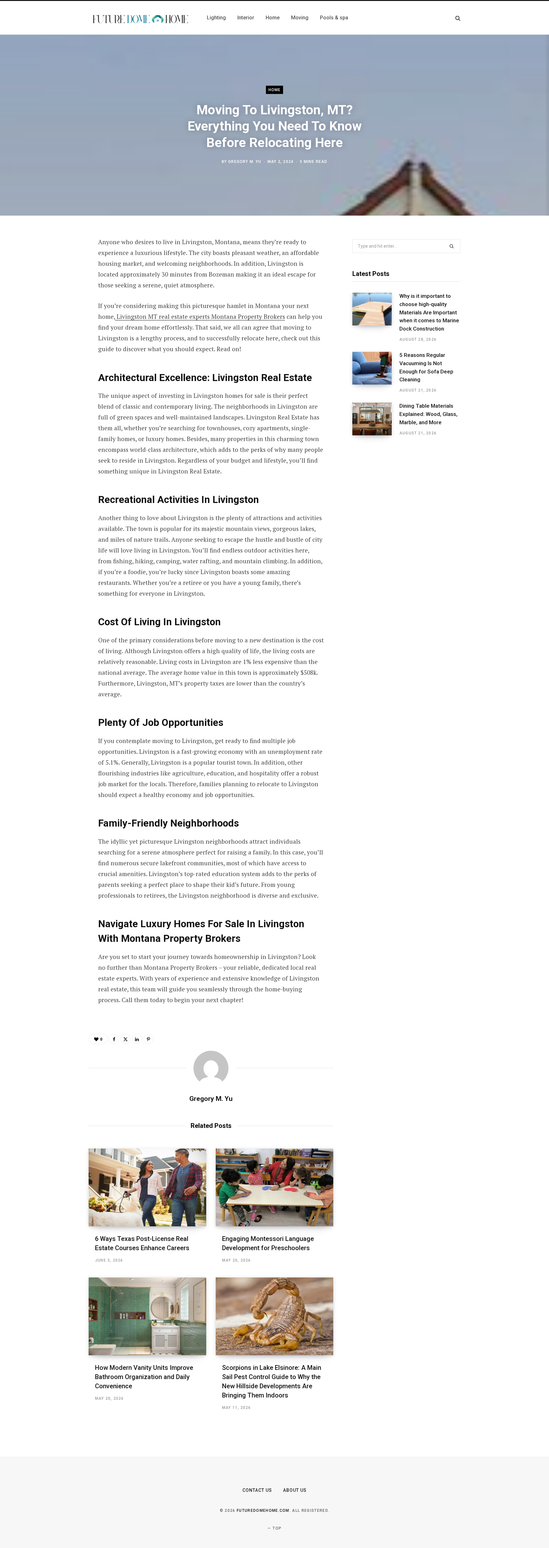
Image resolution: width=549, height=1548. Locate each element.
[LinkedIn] (57, 310)
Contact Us (257, 1490)
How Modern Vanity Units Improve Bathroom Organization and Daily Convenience (144, 1377)
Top (276, 1528)
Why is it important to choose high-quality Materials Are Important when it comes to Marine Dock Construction (429, 312)
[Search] (457, 18)
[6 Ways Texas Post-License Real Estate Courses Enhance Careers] (147, 1187)
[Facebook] (57, 260)
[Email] (57, 327)
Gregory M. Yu (244, 161)
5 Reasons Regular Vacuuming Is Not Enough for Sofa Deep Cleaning (426, 367)
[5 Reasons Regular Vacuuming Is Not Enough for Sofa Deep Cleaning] (375, 372)
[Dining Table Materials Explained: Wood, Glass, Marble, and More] (375, 419)
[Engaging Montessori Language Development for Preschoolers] (274, 1187)
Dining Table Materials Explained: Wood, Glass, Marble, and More (428, 414)
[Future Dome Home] (140, 18)
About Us (295, 1490)
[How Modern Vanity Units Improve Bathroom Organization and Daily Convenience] (147, 1316)
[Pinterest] (57, 293)
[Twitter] (57, 277)
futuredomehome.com (263, 1510)
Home (274, 90)
